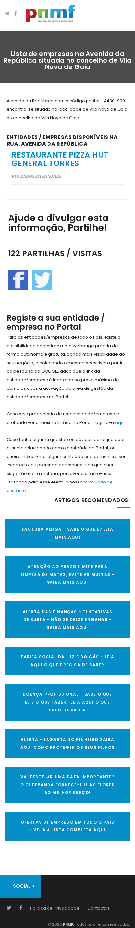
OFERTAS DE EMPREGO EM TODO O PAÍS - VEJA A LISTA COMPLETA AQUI (68, 826)
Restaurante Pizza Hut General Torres (59, 159)
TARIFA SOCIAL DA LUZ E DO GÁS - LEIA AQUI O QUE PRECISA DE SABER (67, 661)
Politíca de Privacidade (55, 908)
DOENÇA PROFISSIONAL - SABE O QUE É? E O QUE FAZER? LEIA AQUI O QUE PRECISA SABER (67, 702)
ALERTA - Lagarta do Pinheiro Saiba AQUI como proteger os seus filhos (67, 743)
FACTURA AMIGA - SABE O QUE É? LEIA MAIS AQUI (67, 533)
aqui (120, 422)
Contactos (98, 908)
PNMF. (68, 924)
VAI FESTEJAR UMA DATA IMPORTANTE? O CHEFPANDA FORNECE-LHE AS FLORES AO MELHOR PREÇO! (67, 784)
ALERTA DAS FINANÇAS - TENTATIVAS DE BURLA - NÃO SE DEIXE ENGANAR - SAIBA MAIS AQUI (67, 619)
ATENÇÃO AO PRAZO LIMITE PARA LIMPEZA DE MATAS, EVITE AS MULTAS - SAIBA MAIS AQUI (68, 574)
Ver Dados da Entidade (36, 176)
